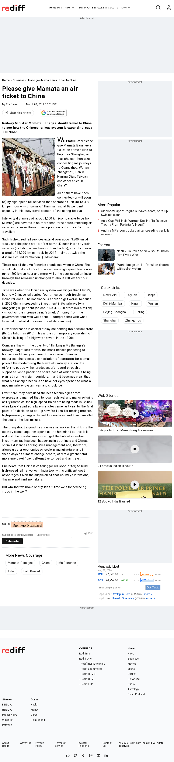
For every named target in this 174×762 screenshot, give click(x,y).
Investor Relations (83, 744)
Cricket (132, 673)
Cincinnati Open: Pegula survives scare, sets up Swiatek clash (134, 213)
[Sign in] (169, 7)
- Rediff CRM (86, 679)
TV (116, 7)
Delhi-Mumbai (112, 303)
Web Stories (108, 395)
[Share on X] (75, 756)
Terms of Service (60, 744)
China (46, 563)
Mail (59, 7)
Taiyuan (131, 295)
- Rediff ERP (86, 684)
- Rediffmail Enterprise (92, 663)
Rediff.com (135, 742)
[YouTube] (98, 756)
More (123, 7)
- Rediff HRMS (87, 673)
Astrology (133, 689)
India (11, 571)
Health (34, 704)
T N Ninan (12, 104)
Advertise (25, 742)
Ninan (135, 303)
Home (52, 7)
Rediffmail (85, 653)
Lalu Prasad (32, 571)
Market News (9, 714)
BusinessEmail (99, 7)
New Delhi (110, 295)
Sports (131, 668)
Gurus (111, 7)
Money (82, 7)
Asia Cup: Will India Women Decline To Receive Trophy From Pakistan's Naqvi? (134, 222)
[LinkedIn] (106, 756)
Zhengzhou (133, 320)
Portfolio (7, 724)
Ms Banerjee (67, 563)
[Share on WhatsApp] (68, 756)
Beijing (140, 312)
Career (34, 714)
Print (90, 533)
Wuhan (153, 303)
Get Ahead (134, 679)
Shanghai (109, 320)
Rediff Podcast (136, 694)
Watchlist (7, 719)
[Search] (158, 7)
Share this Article (20, 112)
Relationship (38, 719)
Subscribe (12, 541)
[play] (134, 413)
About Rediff (5, 744)
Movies (132, 663)
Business (18, 80)
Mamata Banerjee (20, 563)
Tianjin (150, 295)
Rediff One (85, 658)
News (67, 7)
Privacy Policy (39, 744)
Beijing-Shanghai (115, 312)
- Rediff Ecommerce (90, 668)
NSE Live (7, 709)
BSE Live (7, 704)
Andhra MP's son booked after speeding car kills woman (135, 232)
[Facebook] (83, 756)
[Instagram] (91, 756)
